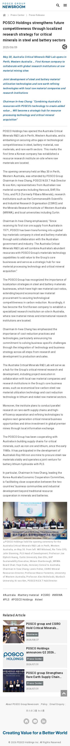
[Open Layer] (64, 46)
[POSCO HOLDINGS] (26, 721)
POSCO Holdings (23, 599)
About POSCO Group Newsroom (22, 704)
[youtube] (35, 721)
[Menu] (65, 5)
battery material (29, 595)
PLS (7, 599)
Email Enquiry (57, 704)
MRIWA (58, 595)
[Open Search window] (58, 5)
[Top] (64, 693)
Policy (44, 704)
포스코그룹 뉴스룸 (35, 710)
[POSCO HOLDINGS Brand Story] (35, 733)
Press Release (37, 15)
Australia (10, 595)
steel (40, 599)
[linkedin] (43, 721)
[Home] (4, 15)
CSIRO (46, 595)
